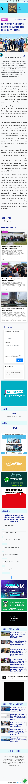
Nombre (6, 336)
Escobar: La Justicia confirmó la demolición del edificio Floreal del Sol (13, 309)
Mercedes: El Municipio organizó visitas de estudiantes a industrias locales (12, 247)
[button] (6, 1)
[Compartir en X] (7, 221)
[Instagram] (16, 1)
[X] (11, 1)
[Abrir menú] (3, 15)
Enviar (20, 360)
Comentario (7, 342)
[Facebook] (14, 1)
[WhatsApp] (8, 1)
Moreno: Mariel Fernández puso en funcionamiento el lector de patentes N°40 (14, 279)
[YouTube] (22, 1)
